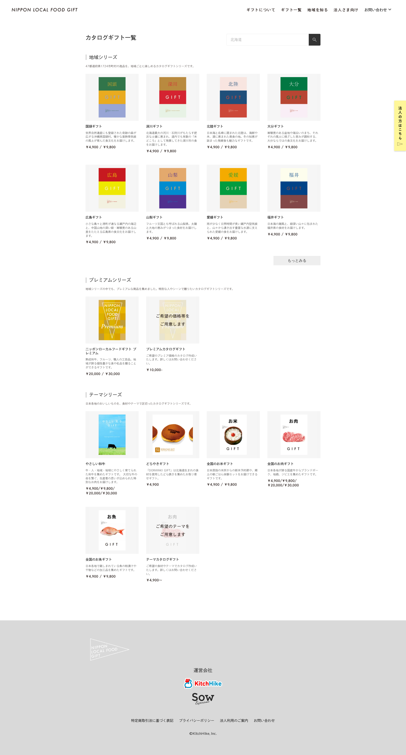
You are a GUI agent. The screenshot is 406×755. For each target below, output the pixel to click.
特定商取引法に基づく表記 (152, 720)
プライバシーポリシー (196, 720)
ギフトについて (260, 10)
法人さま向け (346, 10)
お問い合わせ (264, 720)
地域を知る (317, 10)
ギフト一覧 (291, 10)
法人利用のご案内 (234, 720)
